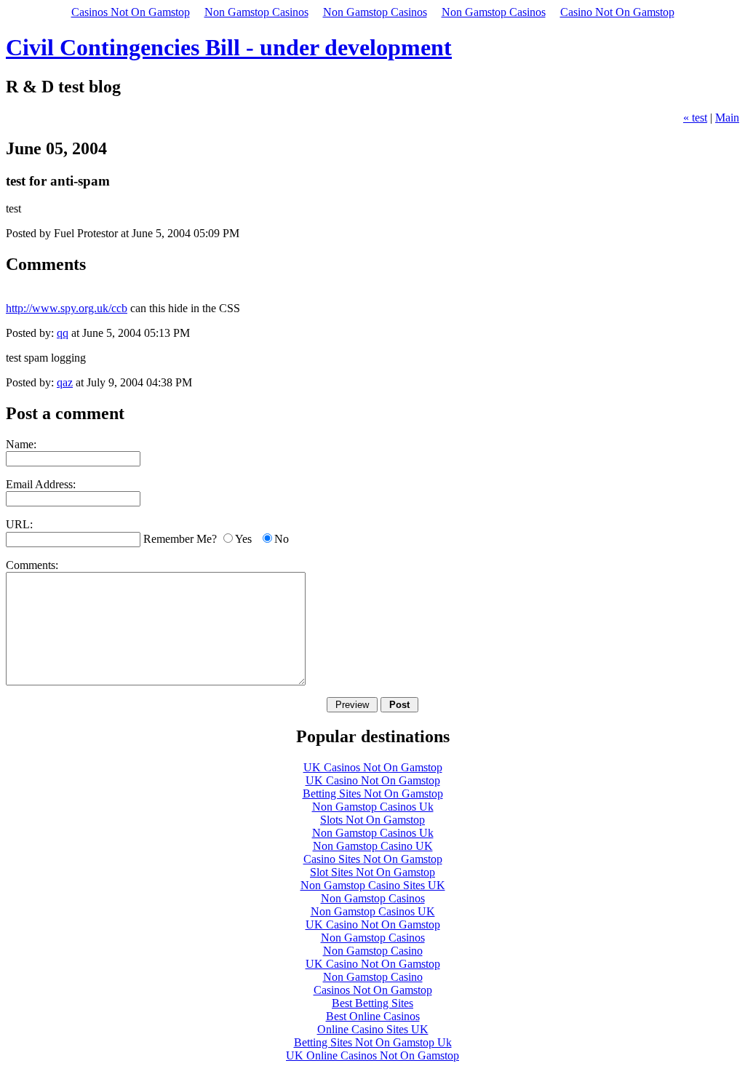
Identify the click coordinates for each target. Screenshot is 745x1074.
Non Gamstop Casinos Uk (373, 806)
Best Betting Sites (372, 1003)
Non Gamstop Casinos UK (373, 911)
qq (62, 333)
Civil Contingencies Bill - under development (229, 47)
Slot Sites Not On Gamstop (372, 872)
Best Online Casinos (373, 1016)
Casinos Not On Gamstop (130, 12)
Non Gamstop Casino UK (373, 846)
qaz (65, 382)
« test (695, 117)
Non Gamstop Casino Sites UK (372, 885)
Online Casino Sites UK (373, 1029)
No (281, 539)
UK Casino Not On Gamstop (373, 780)
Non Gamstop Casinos (256, 12)
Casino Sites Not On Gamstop (372, 859)
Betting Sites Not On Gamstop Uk (373, 1042)
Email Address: (41, 484)
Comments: (32, 565)
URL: (19, 524)
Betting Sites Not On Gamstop (373, 793)
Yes (243, 539)
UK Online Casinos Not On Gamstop (372, 1055)
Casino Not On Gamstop (617, 12)
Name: (21, 444)
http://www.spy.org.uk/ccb (66, 308)
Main (727, 117)
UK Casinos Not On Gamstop (372, 767)
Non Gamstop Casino (373, 950)
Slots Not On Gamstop (372, 820)
